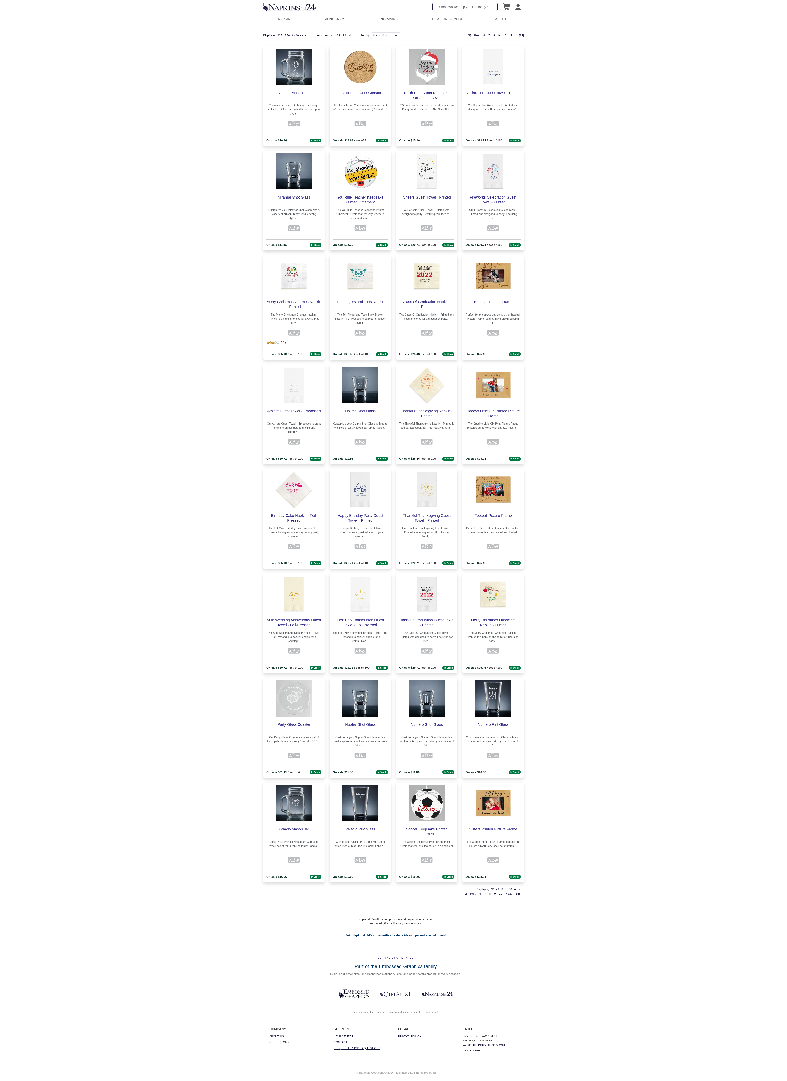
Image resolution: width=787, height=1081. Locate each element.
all (349, 35)
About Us (276, 1036)
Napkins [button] (285, 19)
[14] (521, 35)
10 (504, 35)
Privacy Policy (409, 1036)
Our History (279, 1042)
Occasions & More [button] (446, 19)
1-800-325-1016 (471, 1050)
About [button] (501, 19)
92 (344, 35)
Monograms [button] (335, 19)
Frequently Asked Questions (357, 1048)
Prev (477, 35)
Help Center (344, 1036)
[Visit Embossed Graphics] (353, 994)
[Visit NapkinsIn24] (437, 994)
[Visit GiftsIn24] (395, 994)
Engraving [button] (388, 19)
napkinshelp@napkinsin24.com (483, 1045)
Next (513, 35)
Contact (340, 1042)
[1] (469, 35)
